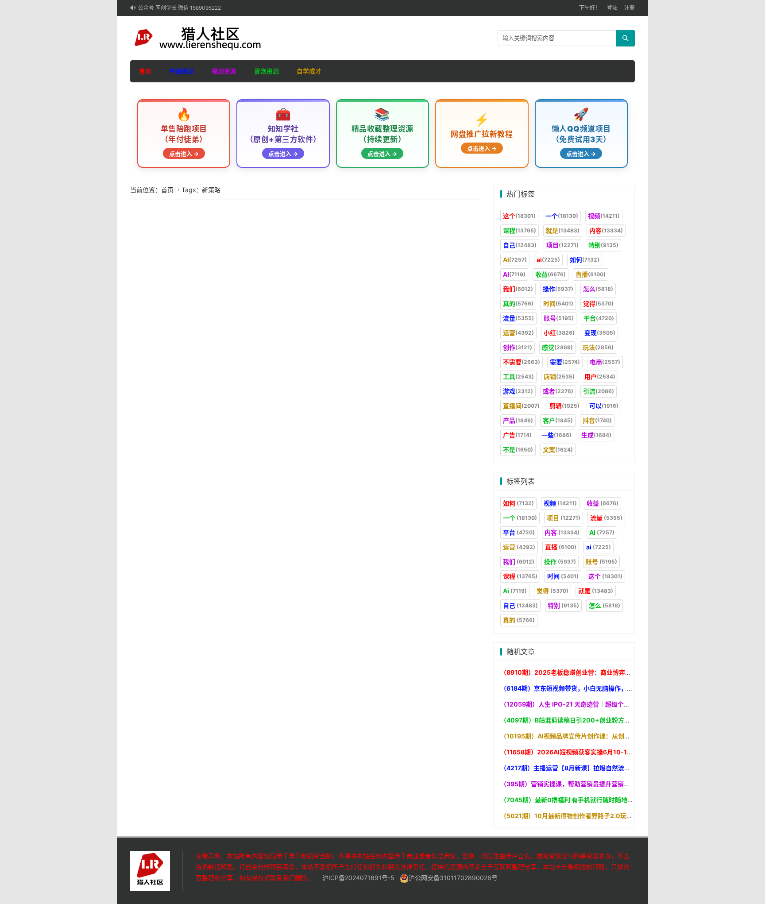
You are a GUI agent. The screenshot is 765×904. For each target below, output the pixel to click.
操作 (558, 289)
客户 (558, 420)
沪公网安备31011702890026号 (453, 877)
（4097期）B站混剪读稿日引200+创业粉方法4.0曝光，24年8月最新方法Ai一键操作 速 (623, 720)
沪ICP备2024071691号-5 (358, 877)
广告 (517, 435)
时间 (558, 303)
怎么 (598, 289)
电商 (605, 362)
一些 (556, 435)
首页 (145, 71)
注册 (629, 7)
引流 (598, 391)
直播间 (521, 406)
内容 (606, 230)
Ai (514, 274)
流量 (518, 318)
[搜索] (625, 38)
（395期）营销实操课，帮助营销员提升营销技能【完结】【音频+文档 (596, 784)
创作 (517, 347)
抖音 (597, 420)
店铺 (559, 376)
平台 (598, 318)
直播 (591, 274)
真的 (518, 303)
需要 (565, 362)
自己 (520, 245)
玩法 (598, 347)
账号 (559, 318)
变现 (599, 332)
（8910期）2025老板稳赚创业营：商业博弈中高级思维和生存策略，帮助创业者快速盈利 (624, 672)
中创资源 (181, 71)
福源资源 (224, 71)
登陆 (612, 7)
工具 (518, 376)
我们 (518, 289)
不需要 (521, 362)
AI (515, 259)
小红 (559, 332)
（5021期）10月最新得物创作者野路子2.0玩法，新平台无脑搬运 (591, 815)
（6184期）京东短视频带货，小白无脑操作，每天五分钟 (579, 688)
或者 (558, 391)
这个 (519, 216)
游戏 (518, 391)
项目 (562, 245)
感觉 (557, 347)
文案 (558, 449)
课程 (519, 230)
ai (548, 259)
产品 (518, 420)
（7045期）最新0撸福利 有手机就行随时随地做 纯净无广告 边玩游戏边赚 (602, 800)
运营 (518, 332)
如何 (584, 259)
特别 (603, 245)
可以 (603, 406)
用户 (599, 376)
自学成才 (309, 71)
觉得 (598, 303)
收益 (550, 274)
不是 (518, 449)
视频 (604, 216)
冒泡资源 (266, 71)
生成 (596, 435)
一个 (561, 216)
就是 (563, 230)
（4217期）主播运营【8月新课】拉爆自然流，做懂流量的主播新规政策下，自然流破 (618, 768)
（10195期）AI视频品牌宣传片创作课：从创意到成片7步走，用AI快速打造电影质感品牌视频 (629, 736)
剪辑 (564, 406)
